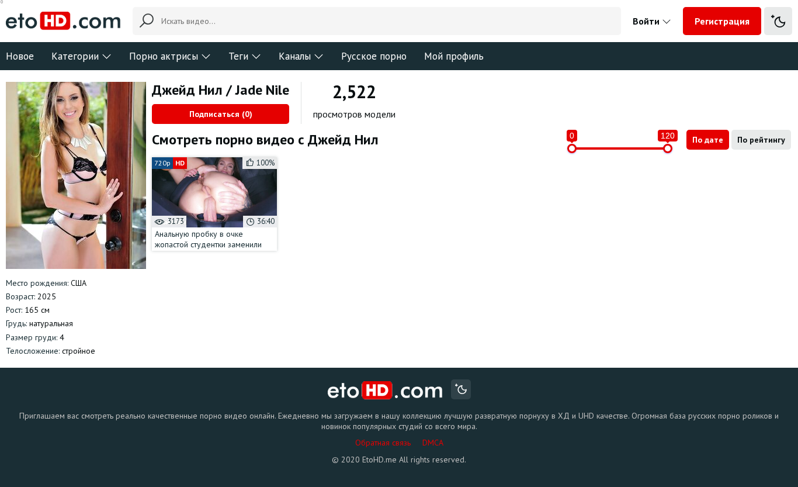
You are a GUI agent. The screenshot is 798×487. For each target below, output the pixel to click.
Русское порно (374, 56)
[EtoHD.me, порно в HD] (385, 390)
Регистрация (722, 21)
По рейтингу (761, 139)
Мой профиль (454, 56)
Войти (647, 21)
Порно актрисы (163, 56)
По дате (707, 139)
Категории (75, 56)
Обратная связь (383, 442)
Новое (20, 56)
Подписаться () (220, 114)
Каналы (295, 56)
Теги (238, 56)
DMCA (432, 442)
